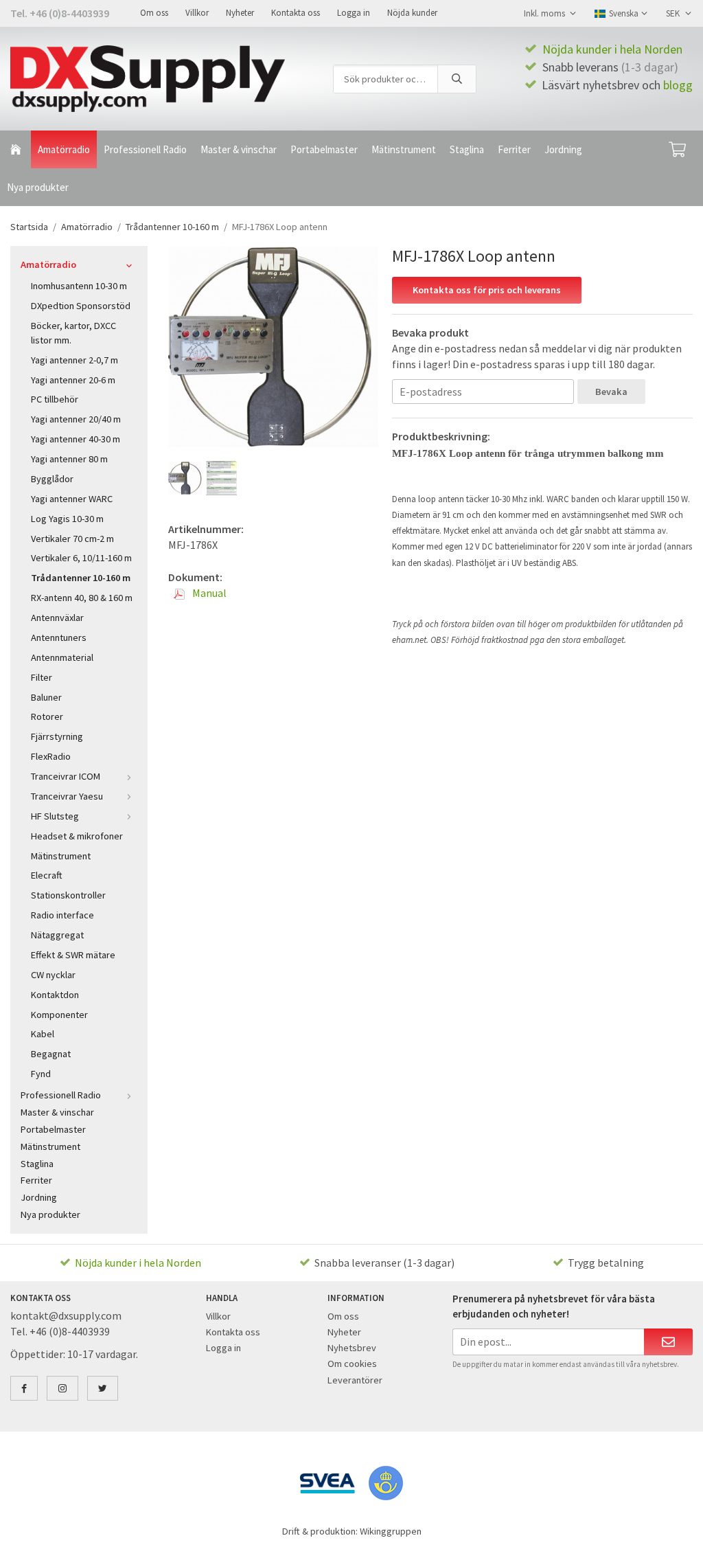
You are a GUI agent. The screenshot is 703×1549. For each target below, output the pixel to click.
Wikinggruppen (391, 1531)
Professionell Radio (145, 149)
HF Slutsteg (55, 816)
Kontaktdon (55, 994)
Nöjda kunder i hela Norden (612, 49)
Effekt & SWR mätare (73, 955)
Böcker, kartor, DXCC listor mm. (73, 332)
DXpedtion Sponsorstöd (80, 305)
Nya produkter (38, 187)
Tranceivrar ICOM (65, 776)
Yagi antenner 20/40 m (76, 419)
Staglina (467, 149)
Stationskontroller (68, 895)
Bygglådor (52, 479)
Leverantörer (354, 1380)
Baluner (46, 697)
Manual (208, 593)
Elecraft (46, 875)
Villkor (197, 13)
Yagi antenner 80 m (69, 459)
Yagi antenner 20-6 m (73, 380)
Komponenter (59, 1014)
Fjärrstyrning (57, 736)
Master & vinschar (238, 149)
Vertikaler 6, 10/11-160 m (81, 558)
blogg (678, 85)
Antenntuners (59, 637)
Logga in (353, 13)
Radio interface (62, 915)
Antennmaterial (62, 657)
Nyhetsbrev (351, 1348)
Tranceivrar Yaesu (67, 796)
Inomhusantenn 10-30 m (79, 286)
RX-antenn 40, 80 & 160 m (81, 597)
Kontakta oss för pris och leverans (487, 290)
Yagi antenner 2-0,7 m (74, 360)
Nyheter (240, 13)
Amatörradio (64, 149)
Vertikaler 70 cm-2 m (72, 538)
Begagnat (51, 1054)
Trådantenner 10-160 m (80, 578)
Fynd (41, 1073)
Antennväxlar (57, 617)
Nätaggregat (57, 935)
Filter (41, 677)
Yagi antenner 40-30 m (75, 439)
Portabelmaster (324, 149)
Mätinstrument (403, 149)
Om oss (154, 13)
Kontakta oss (295, 13)
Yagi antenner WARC (72, 499)
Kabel (42, 1034)
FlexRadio (51, 756)
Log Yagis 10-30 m (67, 518)
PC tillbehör (54, 399)
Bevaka (611, 391)
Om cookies (352, 1363)
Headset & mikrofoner (77, 836)
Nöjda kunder (412, 13)
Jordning (563, 149)
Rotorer (47, 716)
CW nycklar (53, 975)
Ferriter (514, 149)
